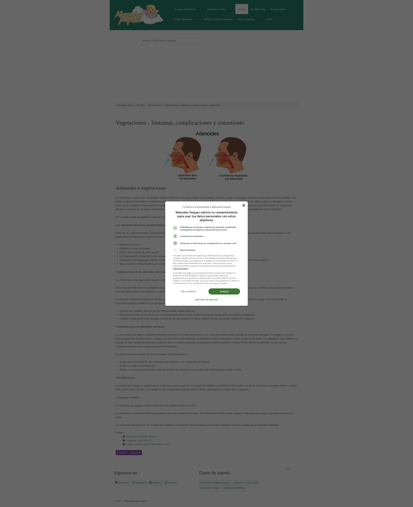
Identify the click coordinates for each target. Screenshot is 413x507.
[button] (206, 250)
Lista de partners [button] (180, 268)
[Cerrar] (244, 205)
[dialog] (206, 253)
